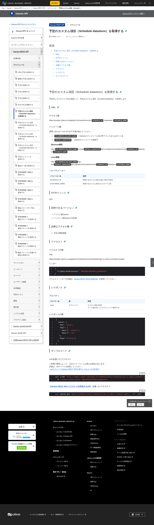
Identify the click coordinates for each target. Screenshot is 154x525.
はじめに (93, 426)
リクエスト (60, 69)
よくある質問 (122, 434)
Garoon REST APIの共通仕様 (86, 279)
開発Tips (93, 434)
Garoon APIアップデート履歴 (133, 14)
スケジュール (52, 8)
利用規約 (120, 429)
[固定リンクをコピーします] (125, 31)
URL (57, 54)
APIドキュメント (96, 430)
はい (131, 404)
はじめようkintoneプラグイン (66, 445)
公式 (20, 427)
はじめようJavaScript (64, 432)
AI (91, 490)
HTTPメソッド (62, 58)
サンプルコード (62, 76)
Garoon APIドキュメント (22, 8)
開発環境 (93, 452)
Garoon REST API (39, 8)
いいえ (140, 404)
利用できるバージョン (65, 62)
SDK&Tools (94, 443)
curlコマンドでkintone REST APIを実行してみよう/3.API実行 (74, 369)
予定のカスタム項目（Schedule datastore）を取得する (76, 51)
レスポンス (60, 72)
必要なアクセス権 (63, 65)
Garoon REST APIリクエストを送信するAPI (70, 386)
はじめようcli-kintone (64, 440)
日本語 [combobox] (139, 514)
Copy (142, 374)
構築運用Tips (95, 439)
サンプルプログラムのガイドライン (129, 425)
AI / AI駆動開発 (95, 447)
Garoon (9, 8)
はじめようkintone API (64, 436)
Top (3, 8)
